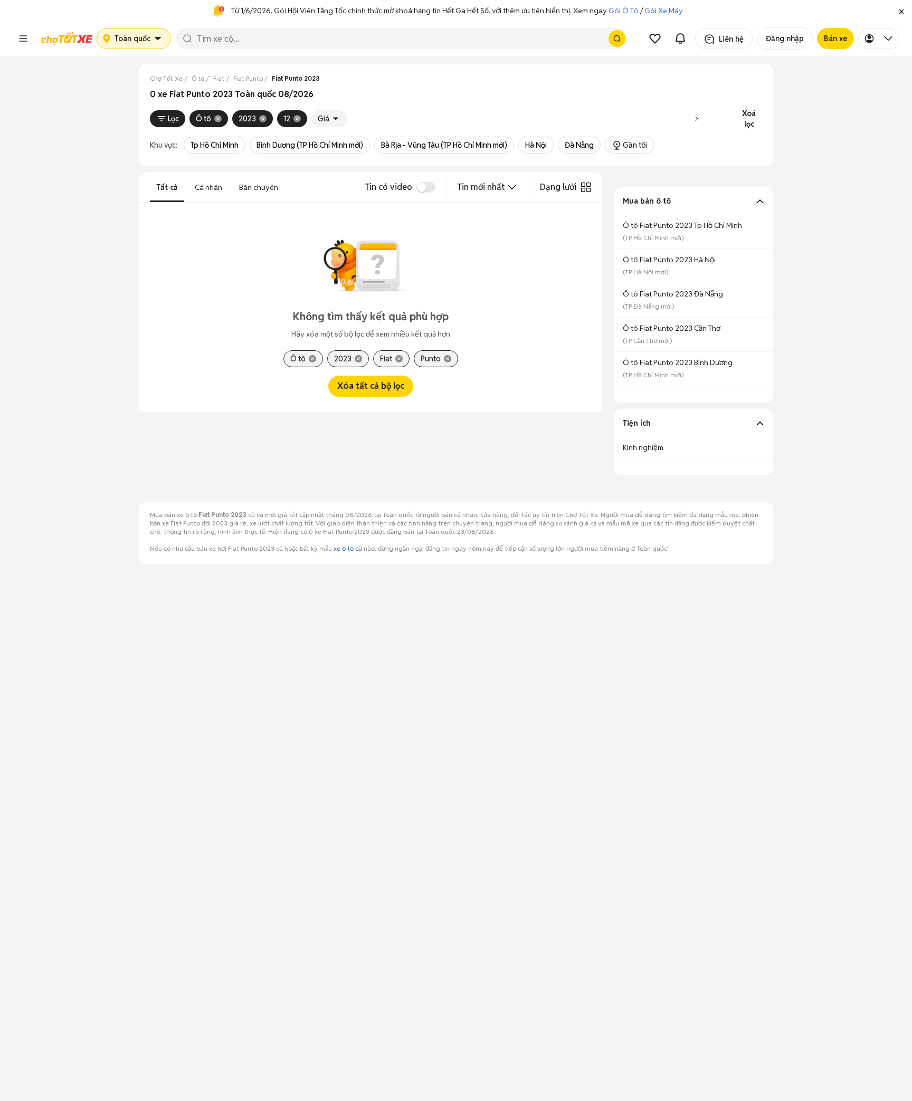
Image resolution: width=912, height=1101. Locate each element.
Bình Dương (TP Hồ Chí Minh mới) (309, 145)
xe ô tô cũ (348, 548)
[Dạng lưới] (586, 187)
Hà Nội (536, 145)
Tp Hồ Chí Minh (215, 145)
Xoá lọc (749, 118)
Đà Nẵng (579, 145)
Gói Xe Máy (663, 10)
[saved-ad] (655, 38)
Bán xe (835, 38)
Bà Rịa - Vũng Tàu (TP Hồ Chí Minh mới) (444, 145)
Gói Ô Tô (624, 10)
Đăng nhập (785, 38)
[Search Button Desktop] (617, 38)
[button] (901, 10)
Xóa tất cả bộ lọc (370, 385)
